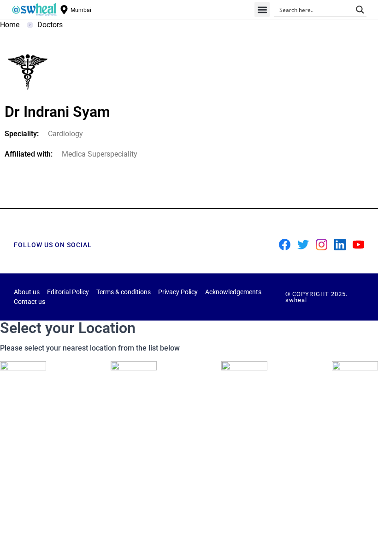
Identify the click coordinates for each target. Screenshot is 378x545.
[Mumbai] (64, 9)
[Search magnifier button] (360, 9)
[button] (262, 9)
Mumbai (81, 10)
